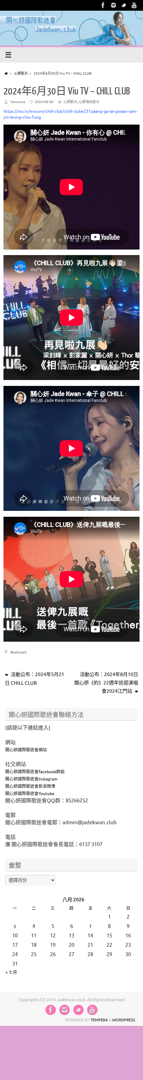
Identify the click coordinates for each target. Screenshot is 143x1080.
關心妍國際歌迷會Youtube (29, 793)
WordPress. (124, 1020)
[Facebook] (103, 5)
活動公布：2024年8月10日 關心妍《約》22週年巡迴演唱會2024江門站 (106, 683)
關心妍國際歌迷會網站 (26, 750)
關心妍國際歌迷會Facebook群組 (35, 772)
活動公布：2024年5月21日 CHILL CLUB (34, 679)
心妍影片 (21, 73)
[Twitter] (124, 5)
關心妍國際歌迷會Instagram (31, 779)
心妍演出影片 (89, 102)
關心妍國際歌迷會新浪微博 (30, 786)
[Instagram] (113, 5)
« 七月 (11, 972)
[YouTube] (134, 5)
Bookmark (18, 652)
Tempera (99, 1020)
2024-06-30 (44, 102)
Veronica (17, 102)
